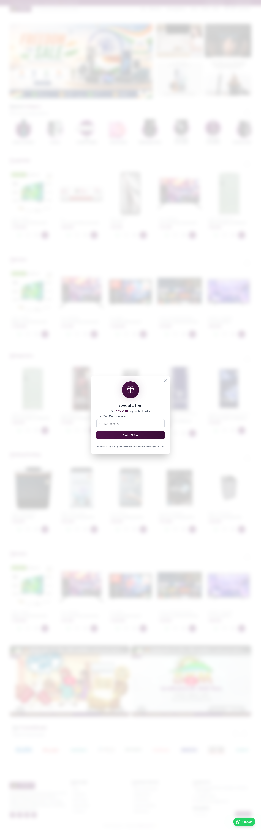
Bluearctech (145, 825)
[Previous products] (238, 161)
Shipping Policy (142, 794)
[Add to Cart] (44, 235)
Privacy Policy (141, 799)
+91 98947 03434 (206, 796)
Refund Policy (141, 811)
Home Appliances (176, 8)
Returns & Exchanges (145, 788)
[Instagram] (27, 815)
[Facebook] (12, 815)
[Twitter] (20, 815)
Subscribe (243, 814)
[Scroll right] (247, 110)
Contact (205, 8)
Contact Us (79, 811)
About (194, 8)
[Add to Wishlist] (27, 235)
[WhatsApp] (19, 235)
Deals (216, 8)
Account (245, 8)
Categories (79, 794)
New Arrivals (80, 799)
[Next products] (247, 161)
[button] (78, 95)
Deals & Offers (81, 805)
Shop (143, 8)
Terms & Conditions (145, 805)
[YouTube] (34, 815)
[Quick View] (36, 235)
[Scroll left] (238, 110)
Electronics (155, 8)
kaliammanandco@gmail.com (213, 801)
